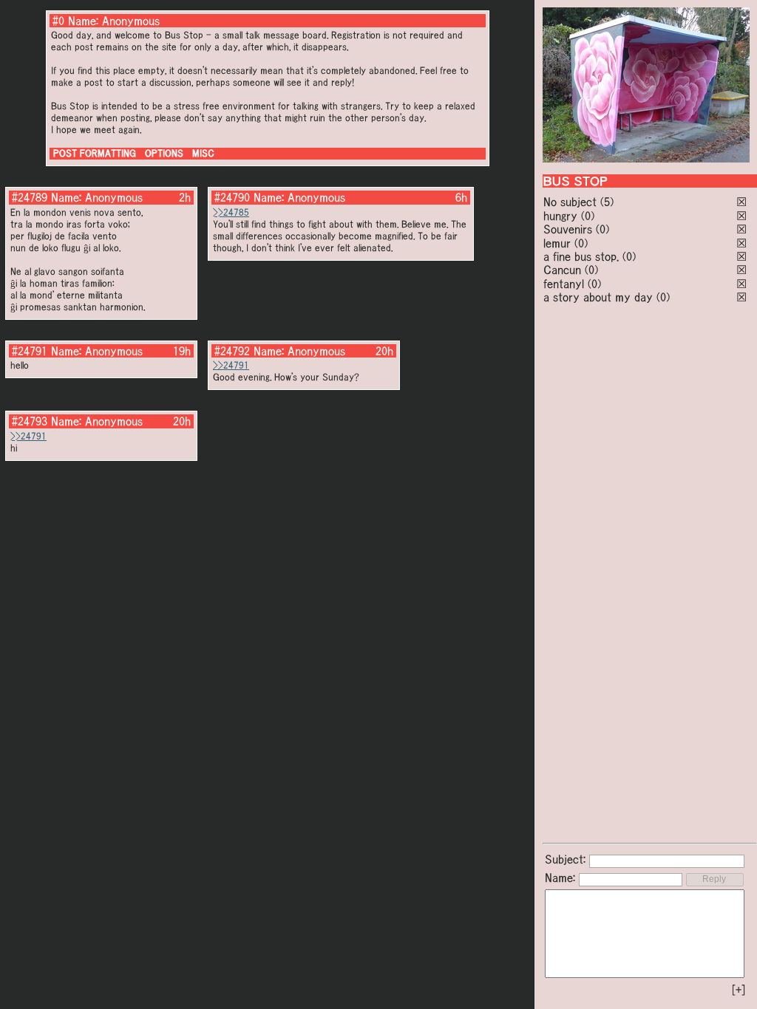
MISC (203, 153)
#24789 (29, 197)
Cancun (562, 270)
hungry (560, 216)
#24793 (29, 421)
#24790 (232, 197)
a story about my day (598, 297)
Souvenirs (567, 229)
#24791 (29, 351)
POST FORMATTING (94, 153)
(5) (607, 202)
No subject (571, 202)
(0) (587, 216)
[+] (738, 990)
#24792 (232, 351)
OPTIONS (164, 153)
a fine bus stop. (581, 256)
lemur (557, 243)
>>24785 (231, 212)
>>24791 (231, 365)
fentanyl (563, 284)
